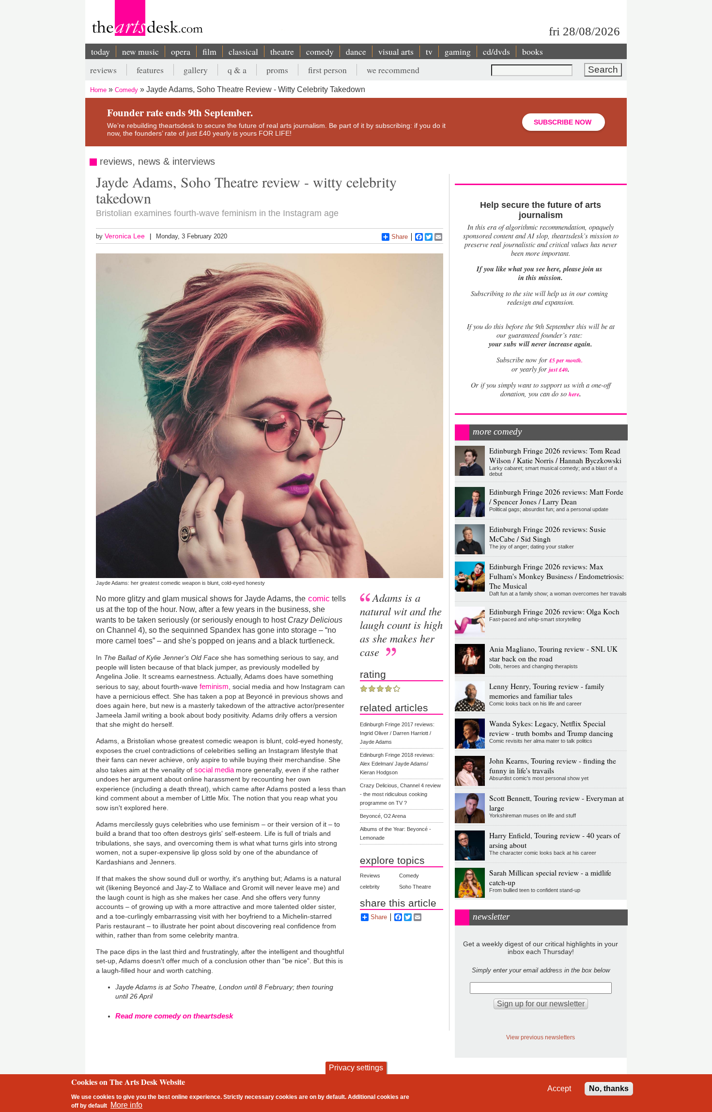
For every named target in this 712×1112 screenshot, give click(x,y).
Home (98, 90)
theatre (282, 51)
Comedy (126, 90)
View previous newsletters (540, 1037)
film (209, 51)
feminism (214, 686)
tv (429, 51)
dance (356, 51)
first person (327, 70)
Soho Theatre (415, 887)
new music (140, 51)
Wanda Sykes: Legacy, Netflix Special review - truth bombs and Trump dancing (551, 728)
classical (243, 51)
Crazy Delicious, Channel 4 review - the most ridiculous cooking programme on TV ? (400, 794)
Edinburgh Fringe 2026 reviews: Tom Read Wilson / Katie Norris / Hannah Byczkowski (555, 455)
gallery (196, 70)
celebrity (370, 887)
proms (277, 70)
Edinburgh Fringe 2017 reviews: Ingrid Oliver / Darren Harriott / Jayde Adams (397, 733)
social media (214, 770)
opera (180, 51)
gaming (458, 51)
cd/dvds (496, 51)
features (150, 70)
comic (318, 598)
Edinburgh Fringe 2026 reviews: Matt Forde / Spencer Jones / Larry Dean (556, 496)
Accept (559, 1088)
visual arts (396, 51)
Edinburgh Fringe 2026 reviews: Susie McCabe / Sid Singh (547, 534)
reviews (103, 70)
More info (126, 1105)
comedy (320, 51)
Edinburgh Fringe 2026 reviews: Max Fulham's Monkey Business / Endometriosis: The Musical (556, 576)
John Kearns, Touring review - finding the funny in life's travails (552, 765)
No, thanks (609, 1088)
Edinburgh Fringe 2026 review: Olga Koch (554, 611)
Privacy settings (356, 1068)
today (100, 51)
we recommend (393, 70)
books (532, 51)
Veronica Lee (125, 236)
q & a (237, 70)
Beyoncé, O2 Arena (383, 816)
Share (399, 236)
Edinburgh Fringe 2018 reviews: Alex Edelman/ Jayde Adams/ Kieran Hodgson (397, 763)
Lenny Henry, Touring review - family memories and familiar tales (546, 691)
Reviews (370, 875)
